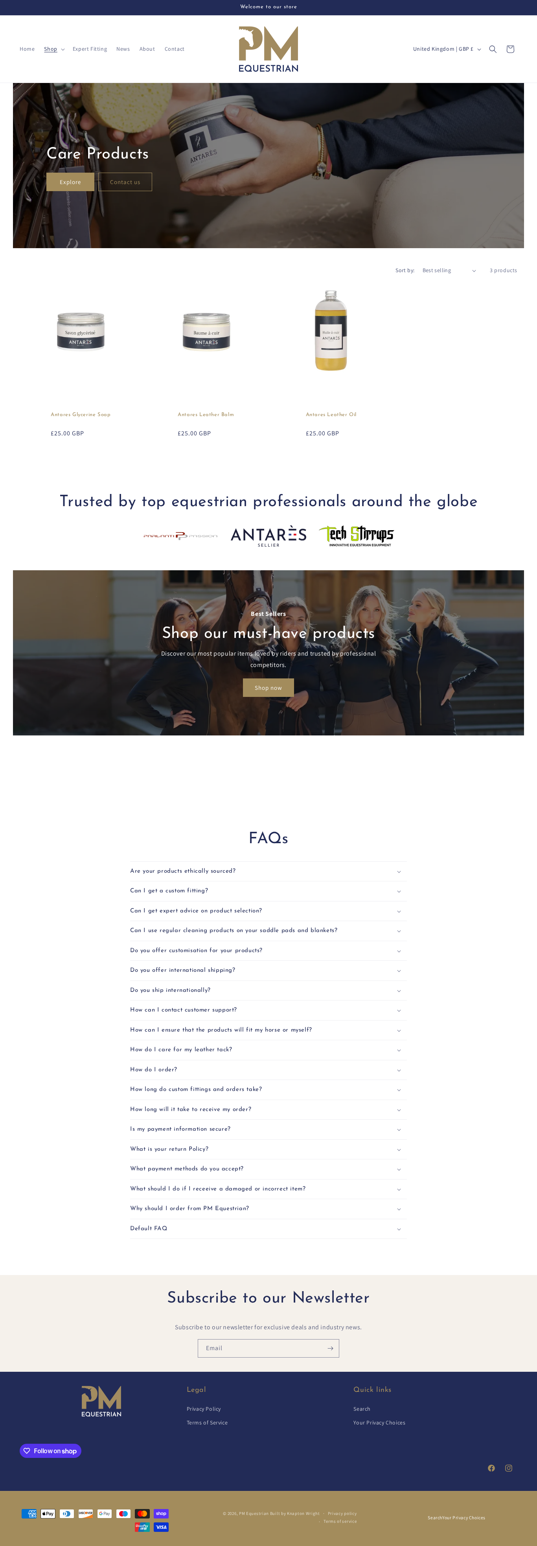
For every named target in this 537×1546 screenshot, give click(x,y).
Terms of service (340, 1521)
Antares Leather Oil (331, 414)
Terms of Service (207, 1422)
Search (362, 1408)
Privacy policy (342, 1513)
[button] (53, 49)
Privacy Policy (204, 1408)
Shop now (268, 687)
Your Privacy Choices (379, 1422)
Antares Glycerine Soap (80, 414)
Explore (70, 181)
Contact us (125, 181)
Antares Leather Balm (206, 414)
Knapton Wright (303, 1513)
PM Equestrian (254, 1513)
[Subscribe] (330, 1348)
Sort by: (404, 270)
